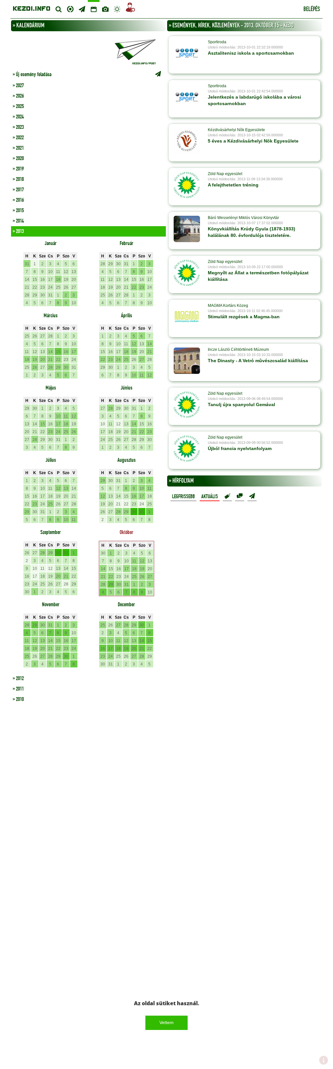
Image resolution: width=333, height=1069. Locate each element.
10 (50, 271)
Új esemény (252, 496)
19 (66, 279)
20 (74, 279)
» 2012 (18, 678)
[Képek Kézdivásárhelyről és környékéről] (105, 9)
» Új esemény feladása (32, 74)
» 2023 (18, 127)
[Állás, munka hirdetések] (130, 8)
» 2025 (18, 106)
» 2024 (18, 117)
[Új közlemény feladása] (82, 9)
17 (50, 279)
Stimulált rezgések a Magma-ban (244, 316)
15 (35, 279)
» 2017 (18, 190)
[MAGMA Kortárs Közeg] (187, 316)
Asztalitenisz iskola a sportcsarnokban (251, 53)
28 (27, 295)
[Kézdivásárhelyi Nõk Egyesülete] (187, 141)
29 (35, 295)
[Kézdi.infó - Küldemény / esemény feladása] (88, 51)
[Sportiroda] (187, 53)
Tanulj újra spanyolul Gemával (241, 404)
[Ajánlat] (227, 496)
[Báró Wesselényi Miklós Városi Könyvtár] (187, 228)
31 (27, 264)
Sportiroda (217, 42)
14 (27, 279)
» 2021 (18, 148)
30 (42, 295)
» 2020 (18, 158)
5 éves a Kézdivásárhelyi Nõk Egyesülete (253, 141)
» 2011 (18, 689)
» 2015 (18, 210)
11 (58, 271)
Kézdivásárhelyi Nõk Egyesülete (236, 130)
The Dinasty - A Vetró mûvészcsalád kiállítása (258, 360)
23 (42, 287)
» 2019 (18, 169)
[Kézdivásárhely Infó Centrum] (31, 7)
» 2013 (18, 231)
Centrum (70, 8)
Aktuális (209, 497)
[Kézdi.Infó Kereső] (58, 9)
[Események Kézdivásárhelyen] (94, 9)
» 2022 (18, 138)
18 (58, 279)
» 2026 (18, 96)
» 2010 (18, 699)
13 (74, 271)
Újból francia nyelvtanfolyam (240, 448)
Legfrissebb (183, 497)
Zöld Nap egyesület (225, 173)
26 (66, 287)
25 (58, 287)
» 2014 (18, 221)
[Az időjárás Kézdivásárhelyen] (117, 9)
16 (42, 279)
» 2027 (18, 86)
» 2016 (18, 200)
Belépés (311, 9)
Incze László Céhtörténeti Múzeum (238, 349)
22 (35, 287)
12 (66, 271)
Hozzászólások (239, 496)
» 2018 (18, 179)
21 (27, 287)
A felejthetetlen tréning (233, 184)
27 (74, 287)
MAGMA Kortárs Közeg (228, 305)
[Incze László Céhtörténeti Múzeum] (187, 360)
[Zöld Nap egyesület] (187, 185)
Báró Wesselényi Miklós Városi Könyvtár (243, 217)
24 (50, 287)
